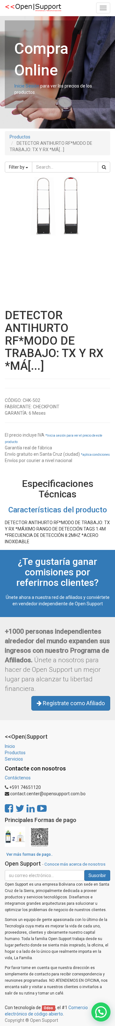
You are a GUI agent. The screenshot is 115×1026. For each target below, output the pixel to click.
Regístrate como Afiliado (73, 703)
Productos (20, 136)
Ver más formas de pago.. (29, 854)
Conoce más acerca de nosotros (74, 864)
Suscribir (97, 875)
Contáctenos (18, 777)
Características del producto (57, 509)
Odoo (48, 1008)
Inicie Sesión (26, 85)
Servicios (14, 759)
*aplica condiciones (95, 454)
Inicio (10, 746)
